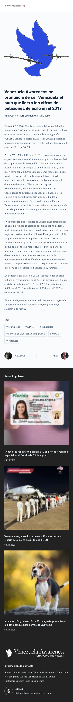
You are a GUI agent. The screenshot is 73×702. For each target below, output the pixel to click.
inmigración (46, 327)
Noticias (46, 116)
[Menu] (67, 5)
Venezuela (12, 341)
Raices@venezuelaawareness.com (33, 693)
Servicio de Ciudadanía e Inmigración (25, 333)
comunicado (13, 327)
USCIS (54, 333)
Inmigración (33, 116)
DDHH (22, 116)
